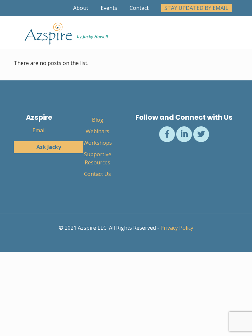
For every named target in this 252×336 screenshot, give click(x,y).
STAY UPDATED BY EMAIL (196, 8)
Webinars (97, 131)
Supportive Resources (97, 158)
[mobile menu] (227, 32)
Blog (97, 119)
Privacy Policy (176, 227)
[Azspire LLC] (64, 32)
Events (109, 7)
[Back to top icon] (220, 322)
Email (39, 130)
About (80, 7)
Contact (139, 7)
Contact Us (97, 174)
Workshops (97, 142)
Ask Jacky (48, 147)
